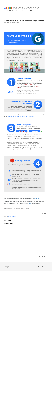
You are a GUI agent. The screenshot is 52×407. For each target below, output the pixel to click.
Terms (47, 266)
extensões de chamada (13, 116)
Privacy (43, 266)
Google (39, 266)
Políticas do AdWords (12, 216)
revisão (30, 203)
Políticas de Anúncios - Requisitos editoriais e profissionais (24, 21)
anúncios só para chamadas (27, 116)
